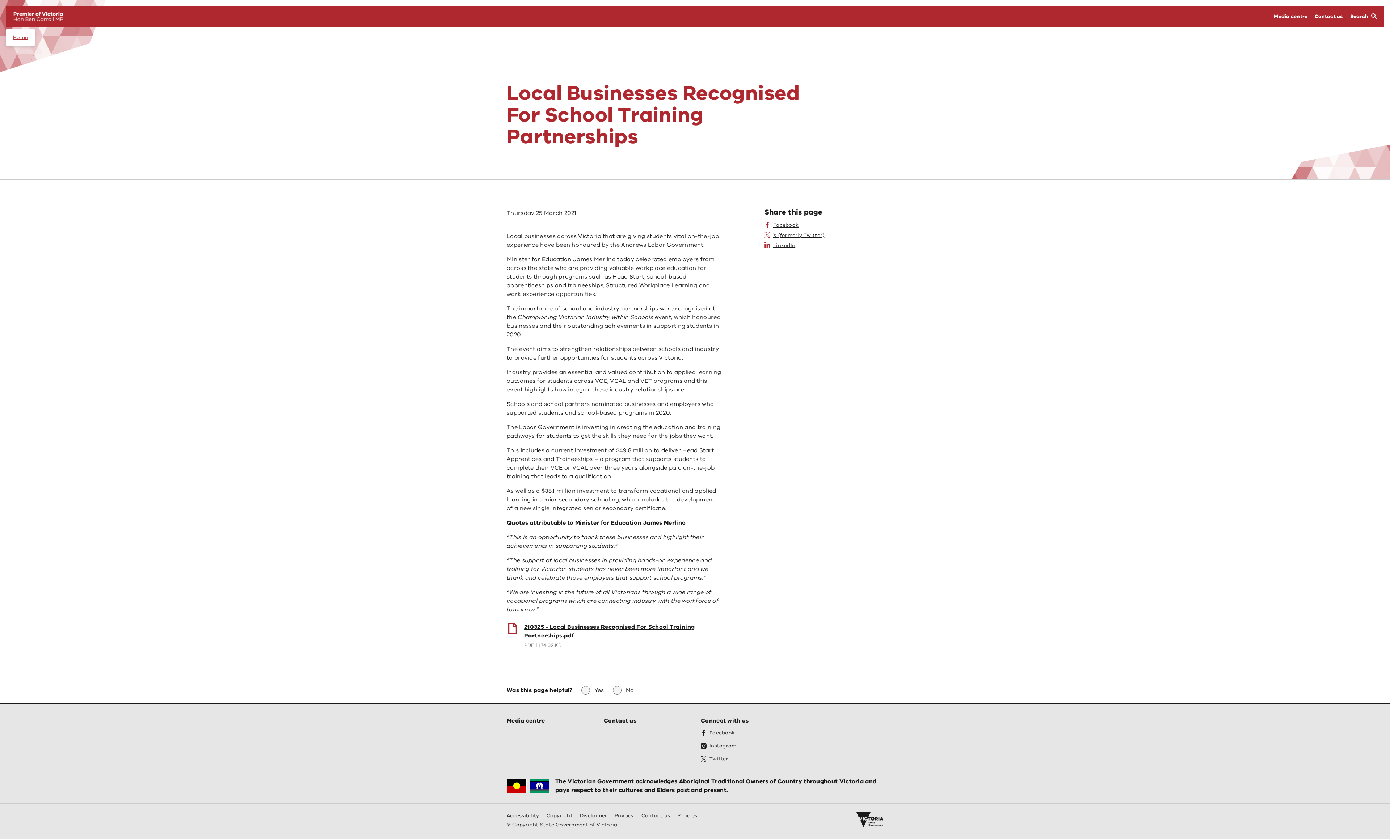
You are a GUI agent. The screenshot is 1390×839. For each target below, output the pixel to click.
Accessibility (523, 815)
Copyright (560, 815)
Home (20, 37)
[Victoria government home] (869, 819)
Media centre (526, 721)
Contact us (620, 721)
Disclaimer (593, 815)
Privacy (624, 815)
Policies (687, 815)
